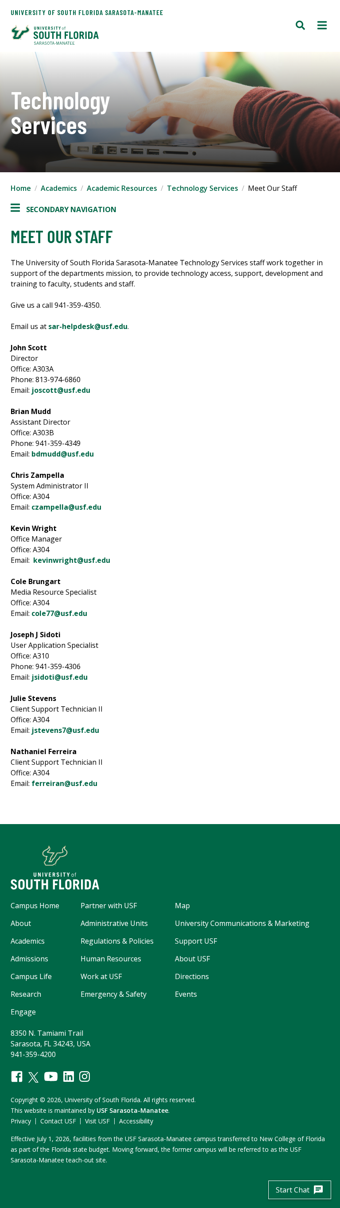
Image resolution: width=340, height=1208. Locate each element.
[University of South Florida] (170, 867)
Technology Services (202, 188)
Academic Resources (122, 188)
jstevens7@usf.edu (65, 730)
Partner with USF (109, 905)
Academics (59, 188)
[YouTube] (51, 1076)
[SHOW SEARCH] (300, 26)
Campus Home (35, 905)
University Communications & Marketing (242, 923)
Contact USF (58, 1121)
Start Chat (300, 1190)
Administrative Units (114, 923)
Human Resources (111, 959)
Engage (23, 1012)
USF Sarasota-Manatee (132, 1110)
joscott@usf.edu (60, 390)
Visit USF (97, 1121)
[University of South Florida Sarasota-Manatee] (90, 35)
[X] (33, 1077)
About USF (192, 959)
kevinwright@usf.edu (71, 560)
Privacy (21, 1121)
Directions (192, 976)
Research (26, 994)
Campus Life (31, 976)
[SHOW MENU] (322, 26)
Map (182, 905)
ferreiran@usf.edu (64, 783)
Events (186, 994)
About (21, 923)
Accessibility (136, 1121)
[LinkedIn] (68, 1076)
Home (21, 188)
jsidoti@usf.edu (59, 677)
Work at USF (101, 976)
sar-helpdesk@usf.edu (88, 326)
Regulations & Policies (117, 941)
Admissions (29, 959)
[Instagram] (84, 1076)
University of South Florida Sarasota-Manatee (87, 12)
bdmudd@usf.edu (62, 454)
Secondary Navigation (63, 209)
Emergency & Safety (114, 994)
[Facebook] (17, 1076)
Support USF (196, 941)
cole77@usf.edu (59, 613)
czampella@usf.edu (66, 507)
